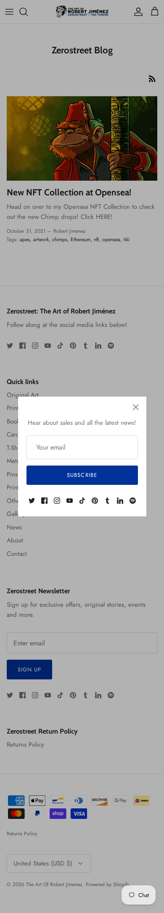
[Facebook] (44, 500)
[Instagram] (57, 500)
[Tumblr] (107, 500)
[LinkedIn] (120, 500)
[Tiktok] (82, 500)
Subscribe (82, 475)
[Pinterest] (95, 500)
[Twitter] (32, 500)
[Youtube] (69, 500)
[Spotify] (133, 500)
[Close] (136, 407)
